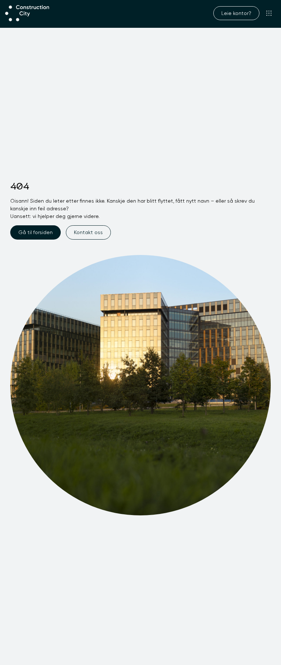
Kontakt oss (88, 232)
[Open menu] (269, 13)
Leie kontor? (236, 13)
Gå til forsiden (35, 232)
